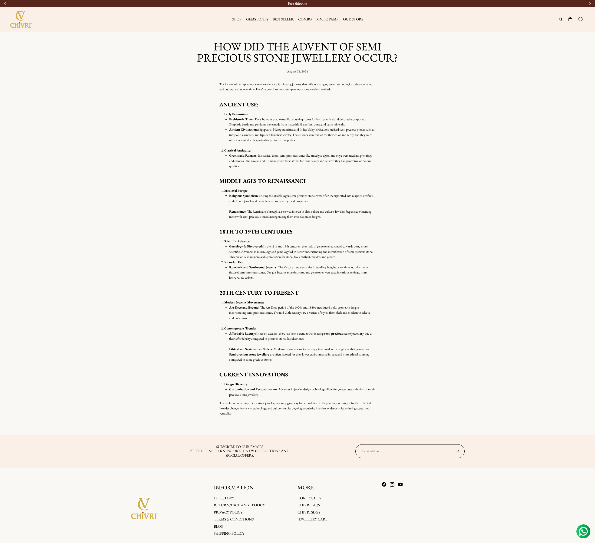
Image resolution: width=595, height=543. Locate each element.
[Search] (560, 19)
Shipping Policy (229, 533)
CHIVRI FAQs (309, 505)
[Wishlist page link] (580, 19)
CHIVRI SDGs (309, 512)
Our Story (224, 498)
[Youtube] (400, 484)
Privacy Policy (228, 512)
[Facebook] (384, 484)
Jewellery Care (312, 519)
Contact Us (309, 498)
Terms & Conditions (234, 519)
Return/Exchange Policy (239, 505)
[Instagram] (392, 484)
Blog (219, 526)
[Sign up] (458, 451)
